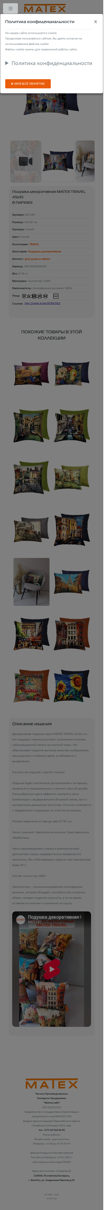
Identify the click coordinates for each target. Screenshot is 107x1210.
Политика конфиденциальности (51, 64)
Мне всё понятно (29, 84)
